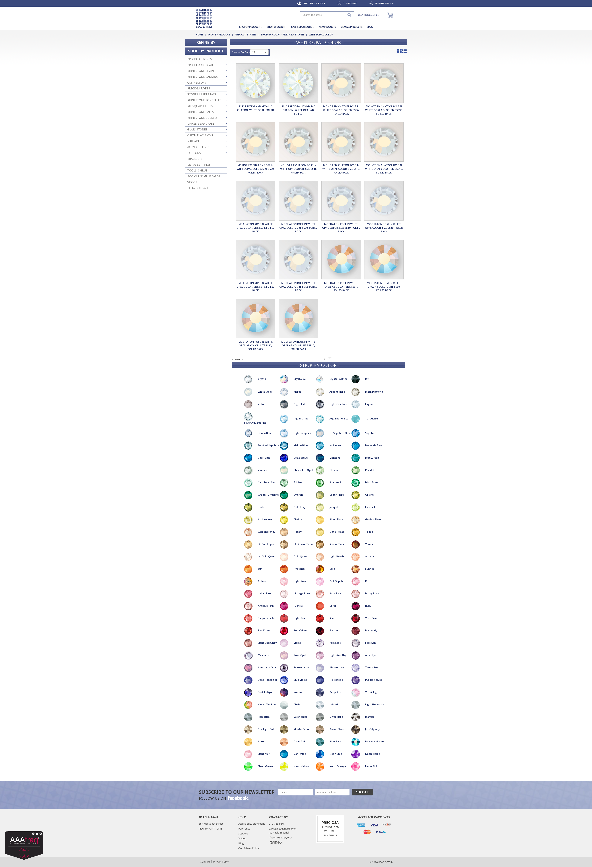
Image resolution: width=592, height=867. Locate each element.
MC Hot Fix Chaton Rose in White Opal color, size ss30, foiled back (384, 110)
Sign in (362, 14)
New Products (327, 27)
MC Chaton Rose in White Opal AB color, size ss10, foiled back (298, 345)
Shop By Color (276, 27)
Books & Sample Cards (203, 176)
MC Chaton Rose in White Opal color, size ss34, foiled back (255, 227)
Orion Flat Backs (200, 135)
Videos (192, 182)
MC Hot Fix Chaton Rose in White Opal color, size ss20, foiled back (255, 168)
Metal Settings (198, 164)
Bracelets (194, 159)
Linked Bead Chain (200, 123)
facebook (238, 797)
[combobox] (327, 14)
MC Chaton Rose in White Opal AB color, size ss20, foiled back (255, 345)
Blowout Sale (198, 188)
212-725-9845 (350, 3)
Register (372, 14)
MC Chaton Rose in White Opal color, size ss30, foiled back (384, 227)
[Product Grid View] (399, 51)
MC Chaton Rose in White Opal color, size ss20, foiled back (298, 227)
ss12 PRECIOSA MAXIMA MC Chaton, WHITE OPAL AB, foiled (298, 110)
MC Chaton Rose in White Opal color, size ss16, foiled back (255, 286)
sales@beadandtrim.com (283, 828)
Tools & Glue (197, 170)
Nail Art (193, 141)
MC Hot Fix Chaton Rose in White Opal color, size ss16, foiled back (298, 168)
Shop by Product (249, 27)
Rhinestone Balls (200, 112)
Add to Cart (296, 407)
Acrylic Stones (198, 147)
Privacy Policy (221, 861)
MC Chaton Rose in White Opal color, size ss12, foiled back (298, 286)
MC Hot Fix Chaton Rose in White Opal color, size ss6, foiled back (341, 110)
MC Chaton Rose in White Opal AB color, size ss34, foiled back (341, 286)
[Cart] (390, 14)
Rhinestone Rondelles (204, 100)
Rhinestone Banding (202, 76)
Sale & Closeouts (301, 27)
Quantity (296, 399)
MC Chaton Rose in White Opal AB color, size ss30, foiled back (384, 286)
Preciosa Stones (199, 59)
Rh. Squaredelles (200, 106)
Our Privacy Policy (248, 848)
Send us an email (385, 3)
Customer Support (314, 3)
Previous (238, 359)
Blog (370, 27)
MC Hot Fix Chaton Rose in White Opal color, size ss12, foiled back (341, 168)
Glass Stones (197, 129)
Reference (244, 828)
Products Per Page (241, 52)
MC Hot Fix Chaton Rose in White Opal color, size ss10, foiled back (384, 168)
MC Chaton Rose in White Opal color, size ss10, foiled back (341, 227)
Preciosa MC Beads (200, 65)
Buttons (194, 153)
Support (243, 833)
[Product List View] (404, 51)
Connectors (196, 82)
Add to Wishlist (296, 411)
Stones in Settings (201, 94)
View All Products (351, 27)
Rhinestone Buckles (202, 118)
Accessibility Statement (251, 823)
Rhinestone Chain (200, 71)
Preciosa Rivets (198, 88)
